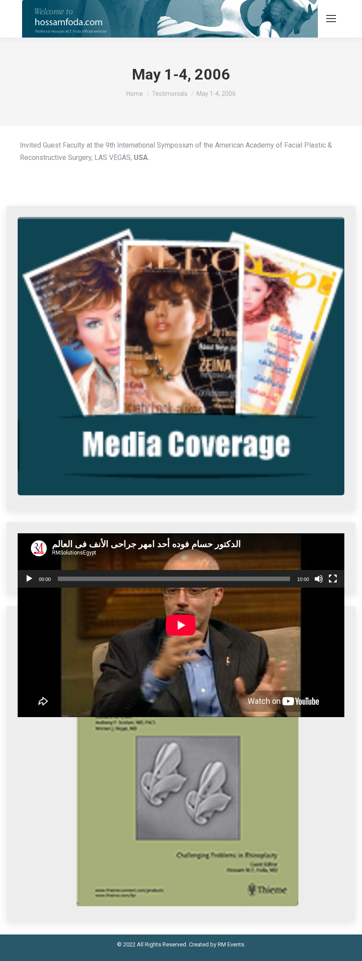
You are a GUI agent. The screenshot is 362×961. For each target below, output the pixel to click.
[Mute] (318, 578)
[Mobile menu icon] (331, 18)
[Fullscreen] (332, 578)
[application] (181, 560)
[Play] (29, 578)
